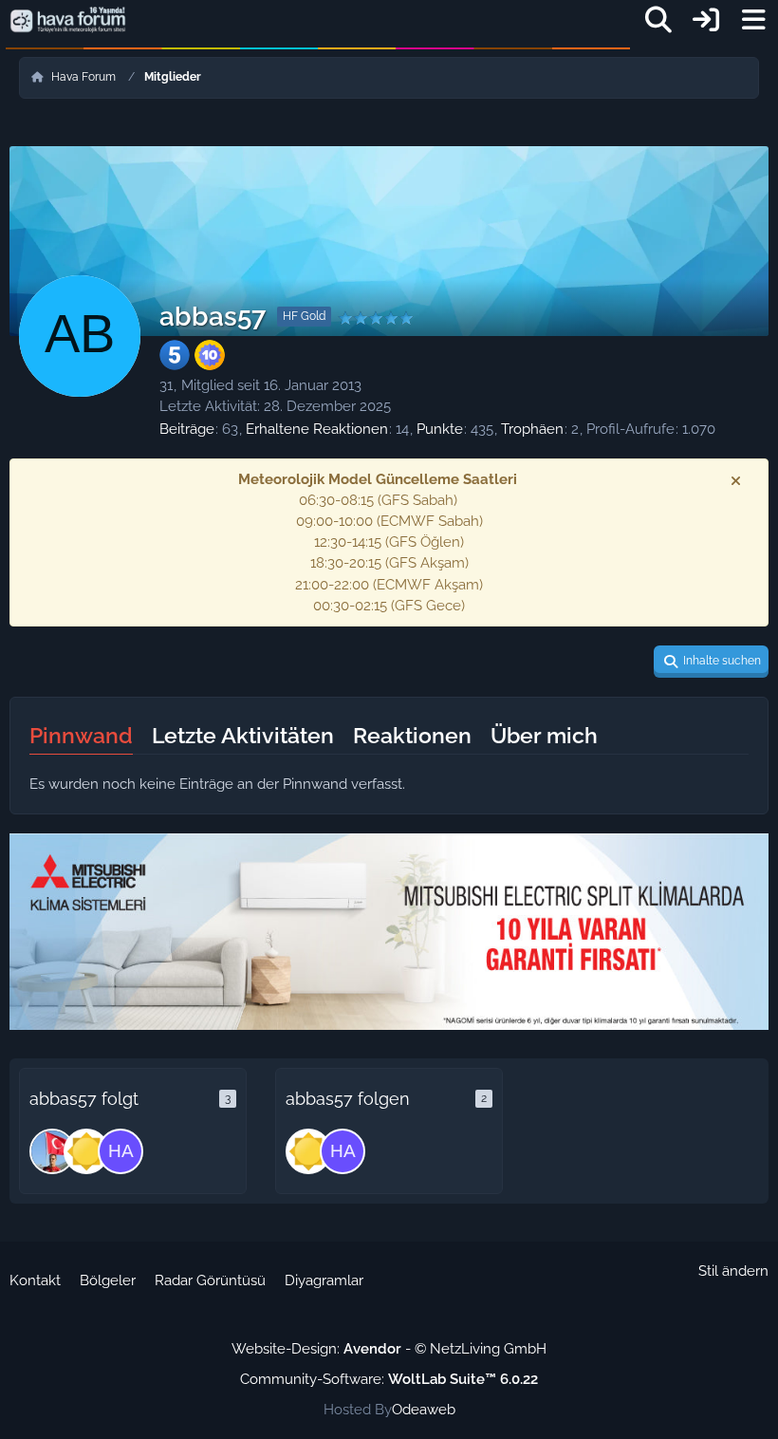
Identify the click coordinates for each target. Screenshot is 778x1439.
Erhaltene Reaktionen (317, 429)
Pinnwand (81, 735)
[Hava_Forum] (86, 1151)
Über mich (544, 735)
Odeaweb (423, 1409)
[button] (711, 661)
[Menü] (753, 20)
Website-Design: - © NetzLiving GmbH (389, 1348)
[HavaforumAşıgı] (120, 1151)
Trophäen (532, 429)
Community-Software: (389, 1379)
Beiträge (186, 429)
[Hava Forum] (68, 20)
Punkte (440, 429)
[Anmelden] (706, 20)
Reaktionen (412, 735)
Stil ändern (733, 1271)
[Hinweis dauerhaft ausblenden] (737, 480)
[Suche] (658, 20)
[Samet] (52, 1151)
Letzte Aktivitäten (243, 735)
